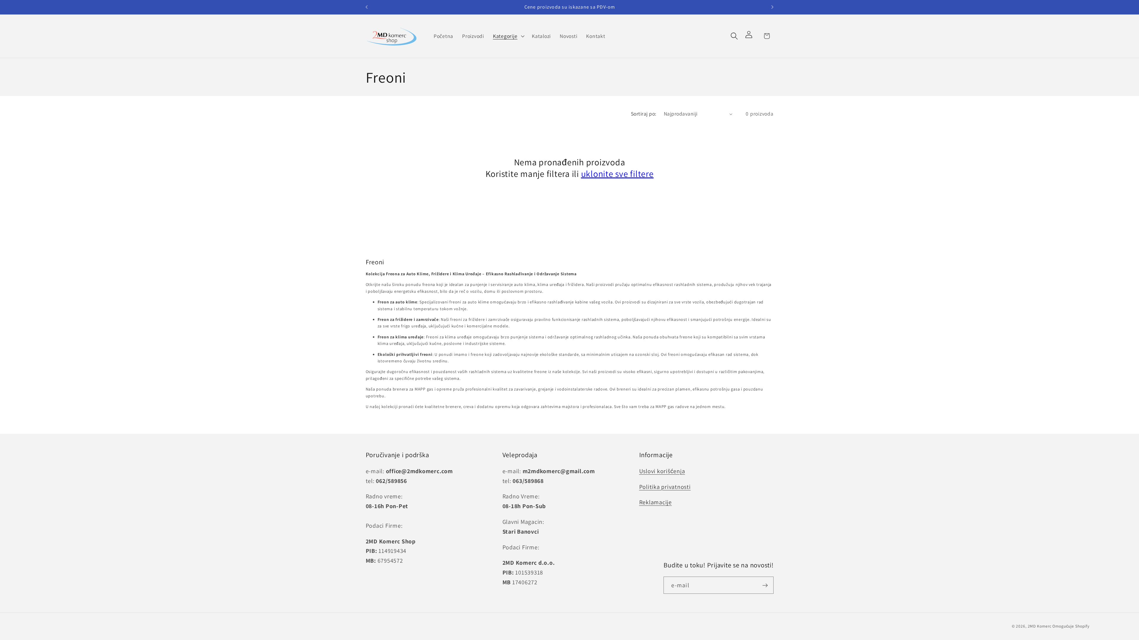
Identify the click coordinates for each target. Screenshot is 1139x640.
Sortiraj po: (643, 113)
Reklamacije (655, 502)
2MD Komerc (1040, 626)
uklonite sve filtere (617, 174)
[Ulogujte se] (750, 36)
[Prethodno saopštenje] (366, 7)
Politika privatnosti (665, 487)
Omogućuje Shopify (1070, 626)
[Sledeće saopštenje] (772, 7)
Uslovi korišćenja (662, 471)
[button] (508, 36)
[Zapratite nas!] (765, 585)
